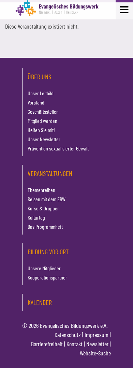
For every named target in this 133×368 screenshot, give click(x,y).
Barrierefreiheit (47, 344)
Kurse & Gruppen (44, 208)
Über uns (39, 77)
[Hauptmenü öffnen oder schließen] (124, 9)
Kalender (40, 302)
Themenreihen (41, 190)
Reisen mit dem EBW (46, 199)
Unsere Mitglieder (44, 268)
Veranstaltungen (50, 173)
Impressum (96, 334)
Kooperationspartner (47, 277)
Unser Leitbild (41, 93)
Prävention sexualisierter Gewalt (58, 148)
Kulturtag (36, 217)
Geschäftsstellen (43, 111)
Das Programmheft (45, 226)
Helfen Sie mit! (41, 130)
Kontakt (74, 344)
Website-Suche (95, 353)
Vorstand (36, 102)
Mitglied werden (42, 120)
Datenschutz (68, 334)
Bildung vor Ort (48, 251)
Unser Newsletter (44, 139)
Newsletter (97, 344)
